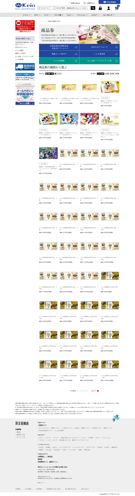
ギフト (36, 15)
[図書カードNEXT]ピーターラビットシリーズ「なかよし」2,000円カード (110, 134)
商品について (55, 428)
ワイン (84, 437)
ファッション (81, 15)
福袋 (80, 450)
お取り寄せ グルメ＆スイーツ (70, 437)
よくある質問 (59, 430)
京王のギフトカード (21, 47)
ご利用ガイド (90, 3)
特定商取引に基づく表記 (54, 489)
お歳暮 (48, 447)
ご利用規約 (39, 489)
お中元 (41, 447)
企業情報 (17, 489)
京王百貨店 (111, 494)
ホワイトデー (91, 447)
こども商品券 (19, 59)
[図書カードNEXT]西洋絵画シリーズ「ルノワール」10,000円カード (48, 168)
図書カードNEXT (20, 53)
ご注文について (67, 428)
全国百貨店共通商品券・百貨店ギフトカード (24, 43)
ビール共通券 (19, 50)
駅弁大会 (87, 450)
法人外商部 (28, 489)
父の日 (107, 447)
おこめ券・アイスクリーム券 (24, 56)
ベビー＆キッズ (107, 15)
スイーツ (48, 437)
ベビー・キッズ (52, 440)
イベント (25, 15)
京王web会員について (46, 430)
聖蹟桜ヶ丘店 (21, 434)
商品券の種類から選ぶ (23, 38)
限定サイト (41, 482)
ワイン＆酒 (57, 15)
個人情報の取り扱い (70, 489)
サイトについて (44, 428)
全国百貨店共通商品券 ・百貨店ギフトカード (59, 47)
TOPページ (41, 422)
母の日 (100, 447)
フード (46, 15)
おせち (55, 447)
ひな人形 (48, 450)
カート (117, 8)
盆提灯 (41, 450)
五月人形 (57, 450)
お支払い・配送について (82, 428)
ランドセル (72, 450)
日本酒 (91, 437)
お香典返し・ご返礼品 (45, 456)
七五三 (64, 450)
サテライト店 (21, 437)
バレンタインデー (78, 447)
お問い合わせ (75, 3)
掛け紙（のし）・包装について (102, 428)
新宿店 (19, 432)
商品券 (40, 459)
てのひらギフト (43, 454)
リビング (94, 15)
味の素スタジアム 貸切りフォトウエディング (74, 440)
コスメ (69, 15)
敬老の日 (114, 447)
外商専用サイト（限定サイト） (48, 462)
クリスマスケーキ (65, 447)
